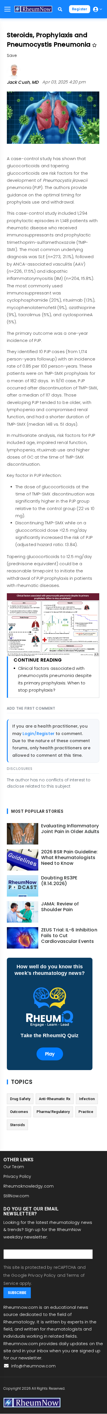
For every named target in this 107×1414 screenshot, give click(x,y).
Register (79, 9)
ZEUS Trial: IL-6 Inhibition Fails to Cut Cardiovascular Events (69, 935)
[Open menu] (7, 9)
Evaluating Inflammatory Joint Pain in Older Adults (70, 829)
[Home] (33, 9)
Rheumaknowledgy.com (28, 1186)
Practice (86, 1112)
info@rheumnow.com (33, 1366)
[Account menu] (97, 9)
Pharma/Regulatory (53, 1112)
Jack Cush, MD (23, 82)
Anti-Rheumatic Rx (54, 1099)
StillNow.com (16, 1196)
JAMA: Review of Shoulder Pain (60, 907)
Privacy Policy (17, 1176)
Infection (87, 1099)
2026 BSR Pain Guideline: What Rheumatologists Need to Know (69, 857)
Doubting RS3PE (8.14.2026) (59, 881)
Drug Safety (20, 1099)
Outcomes (19, 1112)
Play (49, 1054)
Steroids (17, 1125)
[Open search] (60, 9)
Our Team (13, 1167)
